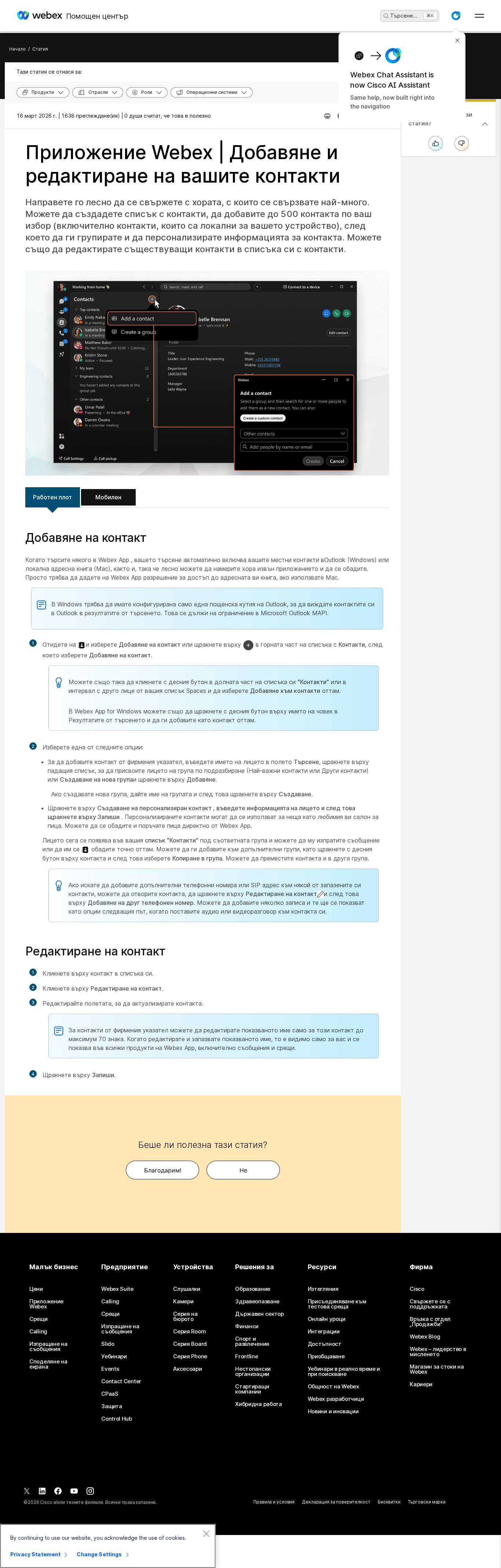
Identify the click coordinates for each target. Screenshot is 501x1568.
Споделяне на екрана (48, 1364)
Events (110, 1368)
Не (243, 1170)
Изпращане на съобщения (48, 1346)
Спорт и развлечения (252, 1341)
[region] (108, 1546)
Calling (38, 1331)
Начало (17, 49)
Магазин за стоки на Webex (437, 1369)
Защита (111, 1406)
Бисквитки (389, 1502)
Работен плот (52, 497)
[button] (455, 15)
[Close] (206, 1533)
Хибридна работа (258, 1404)
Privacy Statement (35, 1554)
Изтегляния (323, 1289)
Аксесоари (187, 1368)
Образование (252, 1289)
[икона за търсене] (386, 16)
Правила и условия (274, 1502)
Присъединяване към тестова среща (337, 1304)
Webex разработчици (336, 1399)
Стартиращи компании (252, 1389)
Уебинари (114, 1356)
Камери (183, 1301)
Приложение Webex (46, 1304)
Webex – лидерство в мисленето (438, 1352)
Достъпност (324, 1344)
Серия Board (190, 1344)
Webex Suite (117, 1289)
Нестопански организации (253, 1371)
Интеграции (324, 1331)
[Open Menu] (479, 15)
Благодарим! (162, 1170)
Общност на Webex (333, 1386)
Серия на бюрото (185, 1316)
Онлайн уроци (326, 1319)
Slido (107, 1344)
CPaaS (109, 1393)
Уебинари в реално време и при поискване (344, 1371)
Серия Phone (190, 1356)
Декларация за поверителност (336, 1502)
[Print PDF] (327, 115)
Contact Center (121, 1381)
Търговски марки (427, 1502)
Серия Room (189, 1331)
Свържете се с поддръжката (430, 1304)
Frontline (246, 1356)
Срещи (38, 1319)
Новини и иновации (333, 1411)
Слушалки (186, 1289)
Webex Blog (425, 1336)
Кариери (421, 1384)
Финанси (247, 1326)
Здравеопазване (257, 1301)
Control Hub (116, 1418)
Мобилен (108, 497)
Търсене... (403, 15)
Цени (36, 1289)
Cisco (417, 1289)
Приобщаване (326, 1356)
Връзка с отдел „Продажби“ (430, 1322)
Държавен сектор (259, 1314)
